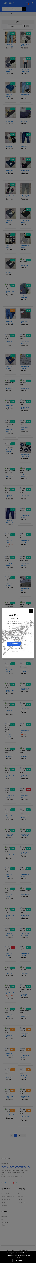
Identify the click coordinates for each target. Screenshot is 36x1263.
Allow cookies (18, 1260)
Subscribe (14, 643)
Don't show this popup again (15, 650)
